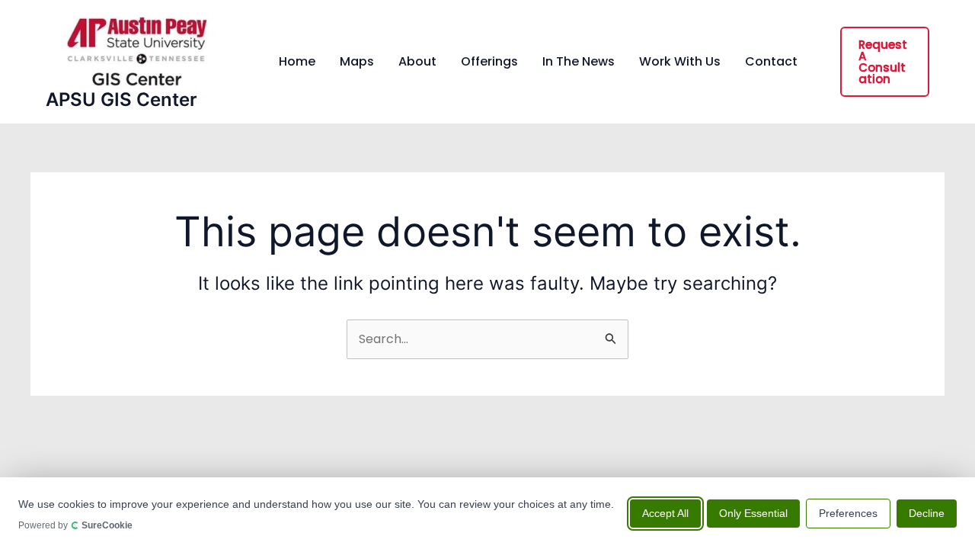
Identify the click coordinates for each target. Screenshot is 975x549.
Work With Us (680, 62)
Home (297, 62)
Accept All (665, 512)
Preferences (848, 512)
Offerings (489, 62)
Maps (357, 62)
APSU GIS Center (121, 99)
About (417, 62)
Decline (927, 512)
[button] (884, 62)
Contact (771, 62)
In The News (578, 62)
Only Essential (753, 512)
